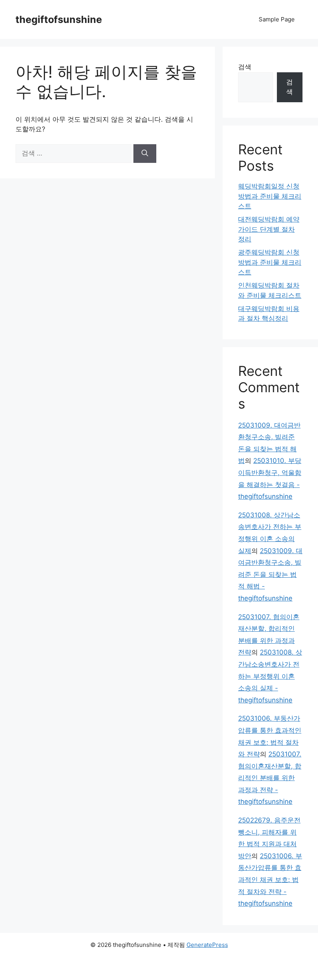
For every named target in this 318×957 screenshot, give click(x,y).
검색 (244, 67)
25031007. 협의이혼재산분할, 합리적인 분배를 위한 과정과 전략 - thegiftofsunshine (269, 777)
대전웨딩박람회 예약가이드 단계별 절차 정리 (268, 229)
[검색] (144, 153)
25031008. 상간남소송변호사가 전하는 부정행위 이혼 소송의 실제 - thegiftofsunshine (270, 676)
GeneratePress (207, 944)
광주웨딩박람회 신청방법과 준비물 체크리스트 (269, 262)
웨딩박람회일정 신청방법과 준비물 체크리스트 (269, 196)
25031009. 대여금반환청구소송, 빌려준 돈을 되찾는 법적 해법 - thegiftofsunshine (270, 574)
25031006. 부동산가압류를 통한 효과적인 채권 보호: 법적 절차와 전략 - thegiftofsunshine (270, 879)
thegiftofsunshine (59, 19)
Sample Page (277, 19)
